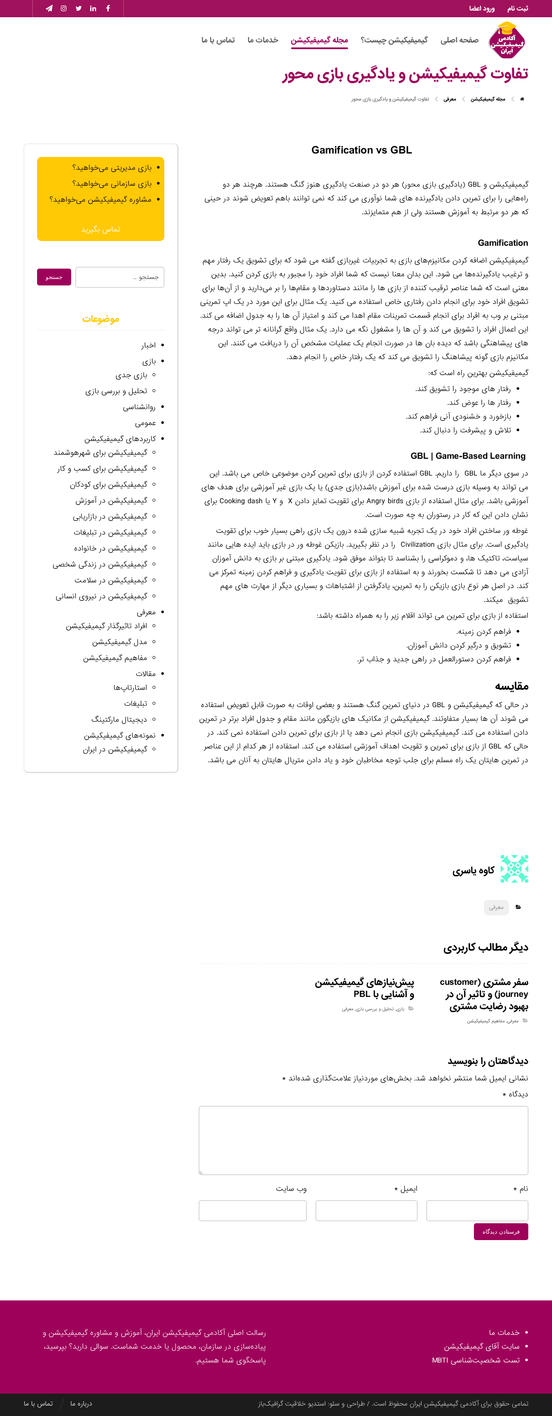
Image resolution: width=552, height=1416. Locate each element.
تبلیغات (135, 704)
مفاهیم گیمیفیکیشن (486, 1021)
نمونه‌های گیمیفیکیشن (120, 736)
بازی (400, 1009)
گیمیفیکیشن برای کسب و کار (102, 469)
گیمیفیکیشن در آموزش (111, 501)
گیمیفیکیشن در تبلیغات (110, 533)
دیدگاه (515, 1094)
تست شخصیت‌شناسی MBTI (476, 1360)
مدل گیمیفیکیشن (119, 642)
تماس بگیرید (100, 229)
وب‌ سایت (291, 1189)
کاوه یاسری (474, 871)
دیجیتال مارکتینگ (119, 720)
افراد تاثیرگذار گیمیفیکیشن (106, 626)
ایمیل (405, 1189)
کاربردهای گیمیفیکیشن (120, 439)
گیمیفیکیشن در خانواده (110, 548)
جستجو (54, 277)
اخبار (148, 345)
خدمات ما (504, 1333)
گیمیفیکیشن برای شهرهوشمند (100, 453)
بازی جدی (131, 375)
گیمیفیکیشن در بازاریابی (110, 517)
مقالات (146, 674)
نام (520, 1189)
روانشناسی (139, 407)
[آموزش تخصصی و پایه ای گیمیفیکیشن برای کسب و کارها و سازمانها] (506, 40)
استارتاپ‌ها (130, 688)
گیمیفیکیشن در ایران (115, 749)
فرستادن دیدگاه (501, 1231)
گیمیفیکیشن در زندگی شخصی (100, 564)
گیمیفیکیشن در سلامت (111, 580)
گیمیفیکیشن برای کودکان (108, 485)
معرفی (496, 907)
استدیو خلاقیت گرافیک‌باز (292, 1404)
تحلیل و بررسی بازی (375, 1009)
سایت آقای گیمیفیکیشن (482, 1347)
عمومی (145, 423)
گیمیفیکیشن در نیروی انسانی (101, 596)
